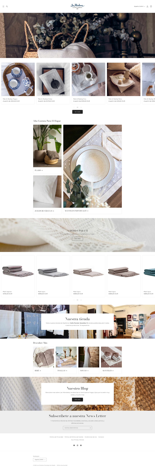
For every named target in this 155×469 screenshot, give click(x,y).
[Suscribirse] (90, 428)
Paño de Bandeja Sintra (115, 99)
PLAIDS (38, 170)
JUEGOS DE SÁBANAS (43, 211)
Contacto (101, 437)
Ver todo (77, 112)
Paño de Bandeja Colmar (45, 99)
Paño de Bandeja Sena (79, 99)
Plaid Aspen (41, 291)
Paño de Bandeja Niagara (10, 99)
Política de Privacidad (56, 437)
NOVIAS (83, 371)
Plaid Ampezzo (7, 291)
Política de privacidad (62, 465)
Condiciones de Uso (91, 437)
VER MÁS (77, 238)
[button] (3, 6)
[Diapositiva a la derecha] (81, 107)
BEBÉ (37, 371)
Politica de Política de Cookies (74, 437)
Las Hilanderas (40, 465)
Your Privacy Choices (77, 440)
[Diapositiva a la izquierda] (74, 107)
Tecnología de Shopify (49, 465)
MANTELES (107, 371)
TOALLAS (61, 371)
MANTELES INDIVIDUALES (75, 211)
